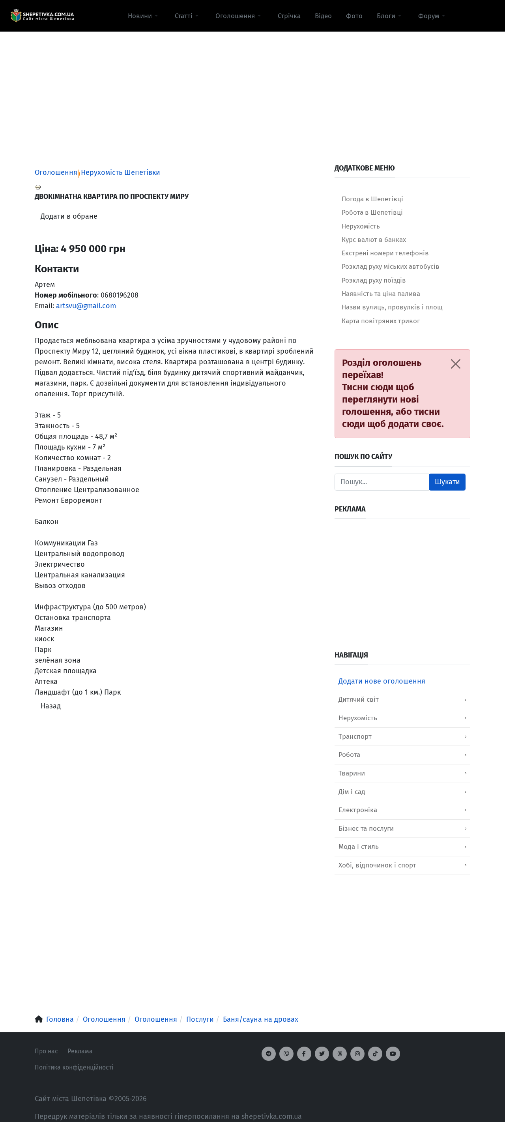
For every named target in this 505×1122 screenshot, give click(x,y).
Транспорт (355, 736)
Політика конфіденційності (74, 1067)
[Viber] (286, 1054)
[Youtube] (393, 1054)
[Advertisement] (252, 87)
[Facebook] (304, 1054)
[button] (144, 16)
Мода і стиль (359, 847)
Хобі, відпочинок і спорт (377, 865)
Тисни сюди (367, 387)
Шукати (447, 482)
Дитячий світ (359, 699)
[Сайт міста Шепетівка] (42, 16)
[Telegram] (269, 1054)
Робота (349, 755)
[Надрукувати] (38, 186)
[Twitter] (322, 1054)
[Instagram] (357, 1054)
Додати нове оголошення (382, 681)
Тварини (352, 773)
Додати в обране (69, 216)
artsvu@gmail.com (86, 306)
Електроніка (358, 810)
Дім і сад (352, 792)
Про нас (46, 1051)
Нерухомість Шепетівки (120, 172)
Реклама (80, 1051)
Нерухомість (358, 718)
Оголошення (56, 172)
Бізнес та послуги (366, 828)
